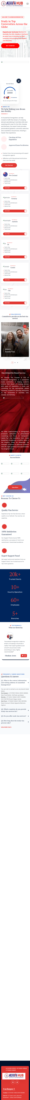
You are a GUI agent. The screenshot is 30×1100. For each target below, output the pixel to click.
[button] (12, 362)
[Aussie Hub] (12, 3)
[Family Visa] (15, 339)
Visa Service (11, 173)
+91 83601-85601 (11, 1070)
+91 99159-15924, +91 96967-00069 (16, 1068)
